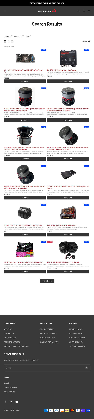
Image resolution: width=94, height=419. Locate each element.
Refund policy (9, 391)
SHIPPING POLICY (76, 342)
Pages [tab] (28, 36)
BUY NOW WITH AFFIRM (49, 342)
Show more (47, 281)
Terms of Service (10, 387)
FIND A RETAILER (47, 329)
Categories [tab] (19, 36)
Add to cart (25, 81)
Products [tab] (8, 36)
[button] (5, 41)
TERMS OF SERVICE (77, 346)
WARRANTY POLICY (77, 338)
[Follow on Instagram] (11, 401)
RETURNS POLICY (76, 333)
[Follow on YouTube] (16, 401)
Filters (84, 41)
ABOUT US (8, 329)
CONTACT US (9, 333)
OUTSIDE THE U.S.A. (47, 338)
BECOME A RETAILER (48, 333)
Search (6, 383)
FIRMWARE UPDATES (12, 342)
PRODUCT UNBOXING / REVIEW (16, 346)
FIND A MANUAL (10, 338)
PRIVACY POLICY (75, 329)
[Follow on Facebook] (5, 401)
